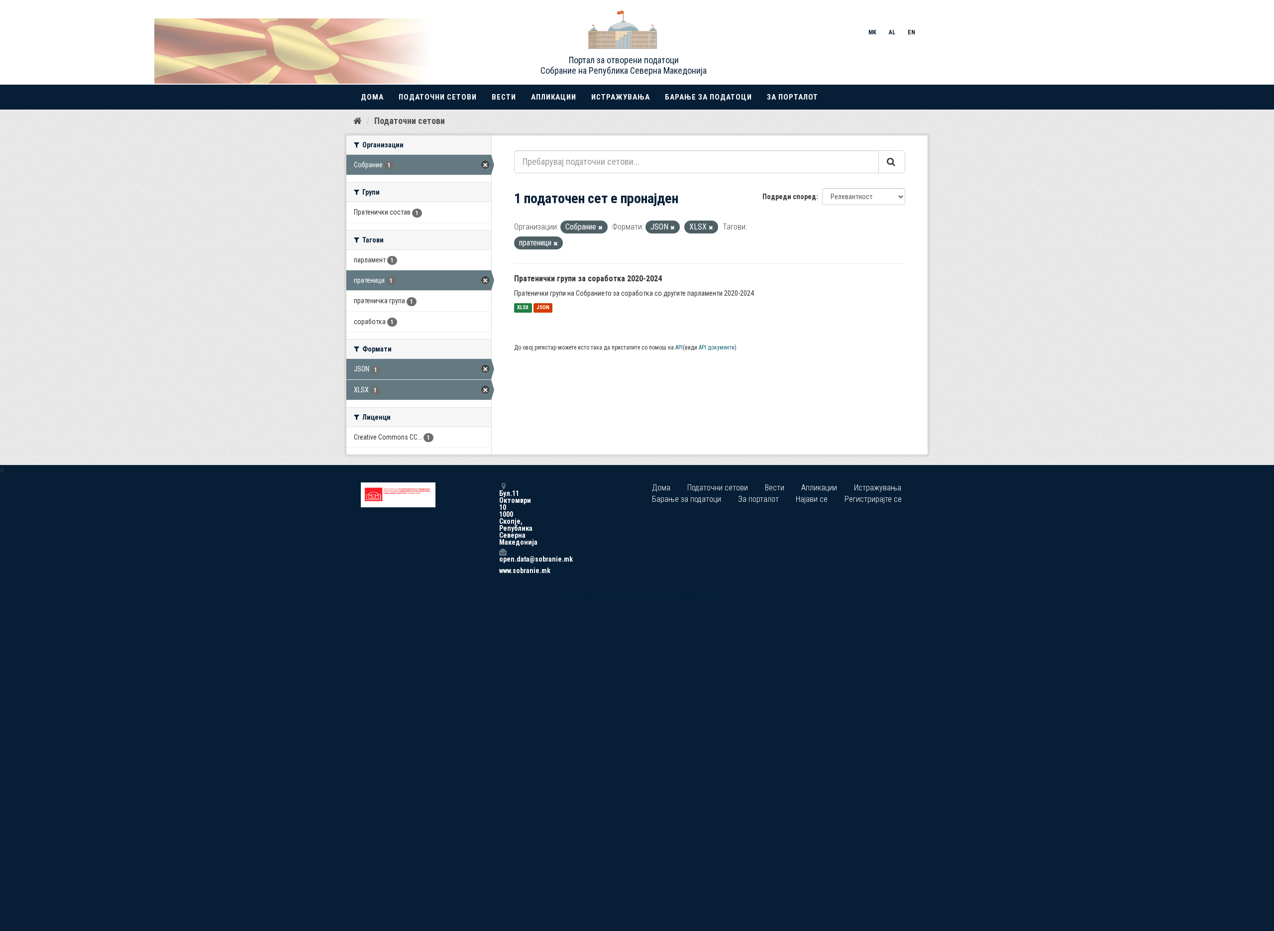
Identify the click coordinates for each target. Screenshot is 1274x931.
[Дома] (357, 120)
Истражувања (620, 97)
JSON (542, 308)
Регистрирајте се (873, 499)
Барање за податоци (708, 97)
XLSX (523, 308)
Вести (504, 97)
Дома (372, 97)
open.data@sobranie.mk (502, 559)
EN (911, 32)
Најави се (812, 499)
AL (892, 32)
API (679, 347)
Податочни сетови (438, 97)
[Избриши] (600, 228)
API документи (717, 347)
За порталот (792, 97)
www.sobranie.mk (502, 570)
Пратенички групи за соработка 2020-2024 (588, 278)
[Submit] (891, 161)
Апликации (553, 97)
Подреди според (789, 197)
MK (872, 32)
